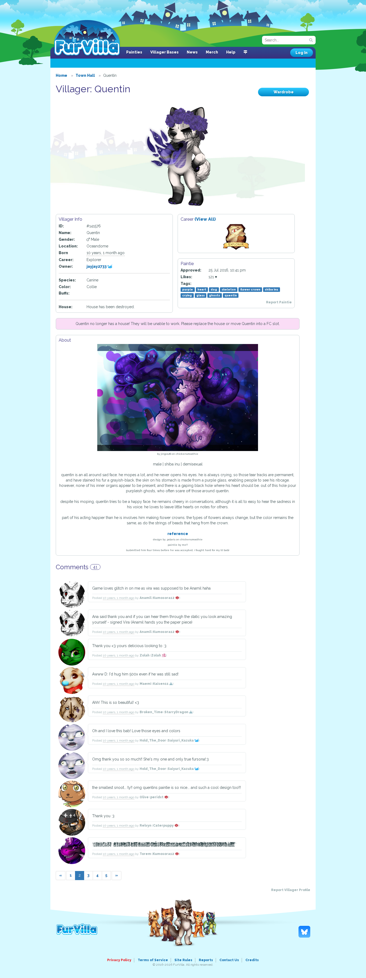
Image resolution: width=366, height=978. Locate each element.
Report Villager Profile (290, 890)
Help (231, 52)
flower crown (250, 289)
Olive (144, 797)
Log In (302, 53)
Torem (145, 854)
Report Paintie (279, 302)
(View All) (205, 219)
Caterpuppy (163, 825)
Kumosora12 (164, 598)
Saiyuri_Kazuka (181, 740)
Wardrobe (284, 92)
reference (177, 534)
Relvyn (145, 825)
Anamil (145, 598)
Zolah (145, 655)
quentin (231, 295)
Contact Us (229, 960)
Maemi (145, 684)
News (192, 52)
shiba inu (271, 289)
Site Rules (183, 960)
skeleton (229, 289)
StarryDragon (177, 712)
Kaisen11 (161, 684)
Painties (134, 52)
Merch (212, 52)
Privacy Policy (119, 960)
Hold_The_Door (153, 740)
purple (187, 289)
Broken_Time (151, 712)
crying (187, 295)
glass (200, 295)
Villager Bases (164, 52)
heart (201, 289)
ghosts (214, 295)
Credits (252, 960)
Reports (206, 960)
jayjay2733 (97, 266)
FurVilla (87, 38)
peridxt (157, 797)
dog (214, 289)
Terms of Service (153, 960)
